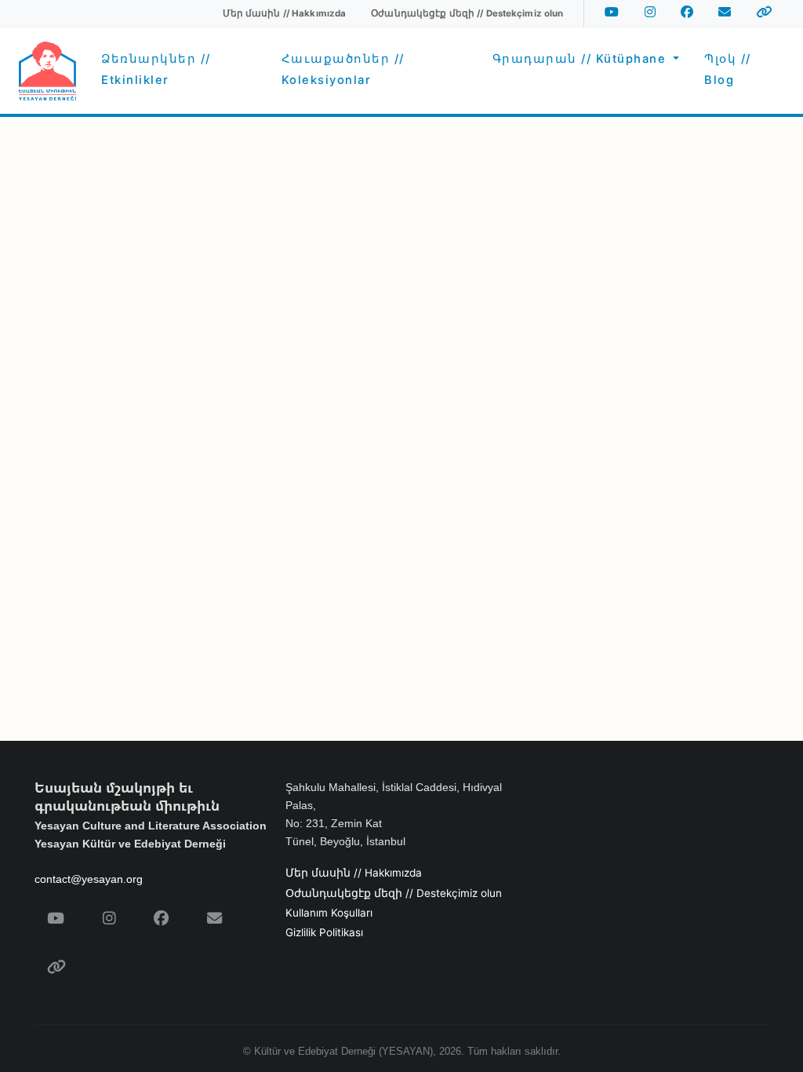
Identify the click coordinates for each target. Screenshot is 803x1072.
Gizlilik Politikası (324, 932)
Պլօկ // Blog (727, 69)
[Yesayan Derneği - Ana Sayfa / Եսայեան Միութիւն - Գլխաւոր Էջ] (47, 71)
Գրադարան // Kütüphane (581, 59)
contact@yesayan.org (89, 879)
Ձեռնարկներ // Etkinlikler (156, 69)
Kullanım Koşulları (328, 913)
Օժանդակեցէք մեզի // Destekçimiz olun (393, 893)
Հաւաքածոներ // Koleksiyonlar (343, 69)
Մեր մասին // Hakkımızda (353, 873)
